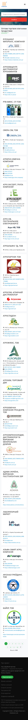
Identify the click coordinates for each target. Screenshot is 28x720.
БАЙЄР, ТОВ (8, 608)
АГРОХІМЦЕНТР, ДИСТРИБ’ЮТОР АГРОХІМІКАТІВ (10, 69)
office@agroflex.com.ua (11, 371)
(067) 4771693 (17, 331)
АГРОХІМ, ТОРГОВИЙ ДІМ (12, 381)
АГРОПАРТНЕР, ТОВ (12, 257)
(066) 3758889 (8, 54)
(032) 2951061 (17, 144)
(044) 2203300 (8, 628)
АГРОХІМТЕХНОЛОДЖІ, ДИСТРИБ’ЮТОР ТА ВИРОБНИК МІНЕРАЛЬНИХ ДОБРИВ (13, 439)
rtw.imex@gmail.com (10, 123)
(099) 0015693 (8, 88)
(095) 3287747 (17, 54)
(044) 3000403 (8, 458)
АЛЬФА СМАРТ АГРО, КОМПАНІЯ (12, 550)
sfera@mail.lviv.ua (9, 150)
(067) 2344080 (17, 208)
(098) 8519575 (8, 208)
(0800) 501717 (8, 304)
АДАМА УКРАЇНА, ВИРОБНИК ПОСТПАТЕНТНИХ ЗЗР (13, 474)
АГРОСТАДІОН (9, 315)
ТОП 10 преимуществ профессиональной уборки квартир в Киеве (13, 701)
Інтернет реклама (6, 687)
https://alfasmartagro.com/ (12, 568)
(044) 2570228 (8, 173)
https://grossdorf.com (10, 428)
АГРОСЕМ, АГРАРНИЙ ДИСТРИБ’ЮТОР (13, 293)
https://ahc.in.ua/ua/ (10, 94)
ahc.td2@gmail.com (10, 92)
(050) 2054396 (8, 563)
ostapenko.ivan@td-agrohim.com (13, 398)
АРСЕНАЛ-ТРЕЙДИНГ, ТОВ (12, 575)
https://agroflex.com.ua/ (11, 373)
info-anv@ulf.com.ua (10, 237)
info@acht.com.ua (9, 462)
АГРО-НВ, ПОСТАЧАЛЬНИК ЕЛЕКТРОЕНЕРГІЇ (10, 221)
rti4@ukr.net (7, 599)
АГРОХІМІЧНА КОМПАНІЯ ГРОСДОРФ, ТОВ (13, 410)
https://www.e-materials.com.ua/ (13, 60)
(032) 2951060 (8, 144)
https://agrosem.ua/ (10, 308)
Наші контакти (7, 677)
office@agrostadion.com (11, 334)
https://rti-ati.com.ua (10, 601)
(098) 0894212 (17, 595)
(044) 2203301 (17, 628)
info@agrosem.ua (9, 306)
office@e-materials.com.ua (11, 58)
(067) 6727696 (17, 121)
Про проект (5, 663)
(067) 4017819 (17, 88)
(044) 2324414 (8, 498)
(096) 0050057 (8, 331)
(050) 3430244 (17, 536)
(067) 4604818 (17, 279)
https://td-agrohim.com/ (11, 400)
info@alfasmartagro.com (11, 565)
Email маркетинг (6, 693)
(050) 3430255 (8, 536)
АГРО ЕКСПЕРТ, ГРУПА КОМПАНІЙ (13, 185)
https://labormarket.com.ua (12, 542)
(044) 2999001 (8, 369)
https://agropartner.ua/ (11, 285)
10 (17, 647)
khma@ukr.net (8, 540)
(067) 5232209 (8, 595)
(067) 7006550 (17, 458)
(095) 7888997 (8, 396)
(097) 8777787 (8, 424)
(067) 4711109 (17, 304)
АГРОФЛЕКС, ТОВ (11, 342)
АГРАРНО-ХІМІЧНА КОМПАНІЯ (11, 160)
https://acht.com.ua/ (10, 464)
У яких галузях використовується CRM (12, 705)
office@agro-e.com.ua (10, 210)
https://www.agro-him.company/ (13, 177)
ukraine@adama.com (10, 500)
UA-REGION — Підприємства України (11, 669)
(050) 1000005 (17, 367)
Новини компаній (7, 696)
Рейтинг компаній (6, 685)
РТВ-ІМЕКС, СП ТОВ (12, 101)
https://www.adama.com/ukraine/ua (13, 505)
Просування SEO (6, 690)
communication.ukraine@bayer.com (14, 630)
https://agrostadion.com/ (11, 336)
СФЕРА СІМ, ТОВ (10, 130)
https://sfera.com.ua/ (10, 152)
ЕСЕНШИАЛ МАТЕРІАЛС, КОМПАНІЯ (14, 40)
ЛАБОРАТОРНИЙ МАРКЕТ (10, 513)
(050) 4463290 (17, 498)
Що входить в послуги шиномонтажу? (12, 707)
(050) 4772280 (17, 396)
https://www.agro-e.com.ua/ (12, 212)
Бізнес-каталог (6, 681)
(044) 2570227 (8, 171)
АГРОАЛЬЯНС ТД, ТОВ (13, 246)
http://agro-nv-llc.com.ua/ (11, 239)
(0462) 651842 (8, 279)
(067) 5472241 (8, 367)
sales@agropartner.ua (10, 283)
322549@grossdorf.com (11, 426)
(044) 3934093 (8, 235)
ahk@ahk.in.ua (8, 175)
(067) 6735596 (8, 121)
